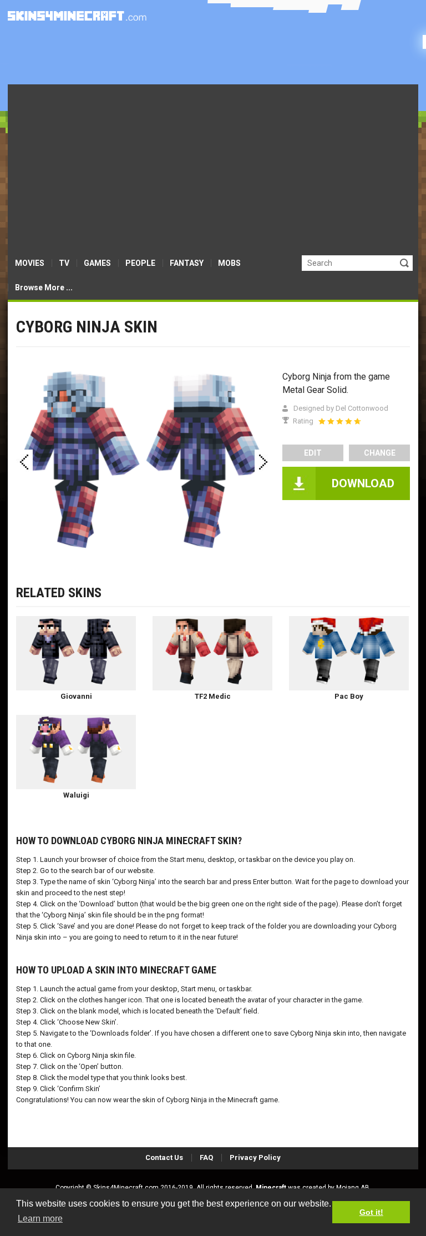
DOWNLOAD (363, 483)
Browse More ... (44, 287)
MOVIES (29, 263)
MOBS (229, 263)
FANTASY (187, 263)
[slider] (339, 421)
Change (379, 452)
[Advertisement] (213, 167)
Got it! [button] (371, 1212)
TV (64, 263)
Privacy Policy (255, 1157)
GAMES (97, 263)
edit (313, 452)
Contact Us (164, 1157)
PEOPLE (140, 263)
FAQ (206, 1157)
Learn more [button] (40, 1218)
